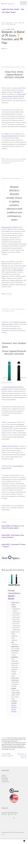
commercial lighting (16, 744)
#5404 (9, 742)
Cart (22, 840)
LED (2, 747)
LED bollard (6, 747)
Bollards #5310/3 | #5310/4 (10, 136)
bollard (19, 92)
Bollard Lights (9, 23)
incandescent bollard (12, 746)
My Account (4, 841)
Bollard (17, 602)
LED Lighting (4, 739)
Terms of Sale (5, 778)
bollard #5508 (8, 744)
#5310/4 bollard (18, 270)
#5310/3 (11, 596)
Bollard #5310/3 (18, 466)
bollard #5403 (18, 742)
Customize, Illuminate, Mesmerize (22, 755)
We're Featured (14, 741)
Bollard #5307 (6, 544)
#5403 (5, 742)
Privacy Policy (5, 780)
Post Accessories (12, 739)
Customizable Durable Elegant (7, 755)
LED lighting (20, 747)
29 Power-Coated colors (15, 693)
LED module (11, 749)
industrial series (20, 746)
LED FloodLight (13, 747)
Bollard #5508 (6, 526)
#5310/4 (11, 598)
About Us (4, 775)
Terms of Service (5, 781)
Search (14, 841)
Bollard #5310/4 (6, 468)
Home (3, 23)
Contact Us (4, 777)
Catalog (16, 738)
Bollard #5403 (6, 535)
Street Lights (7, 741)
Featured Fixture (22, 738)
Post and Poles (19, 739)
